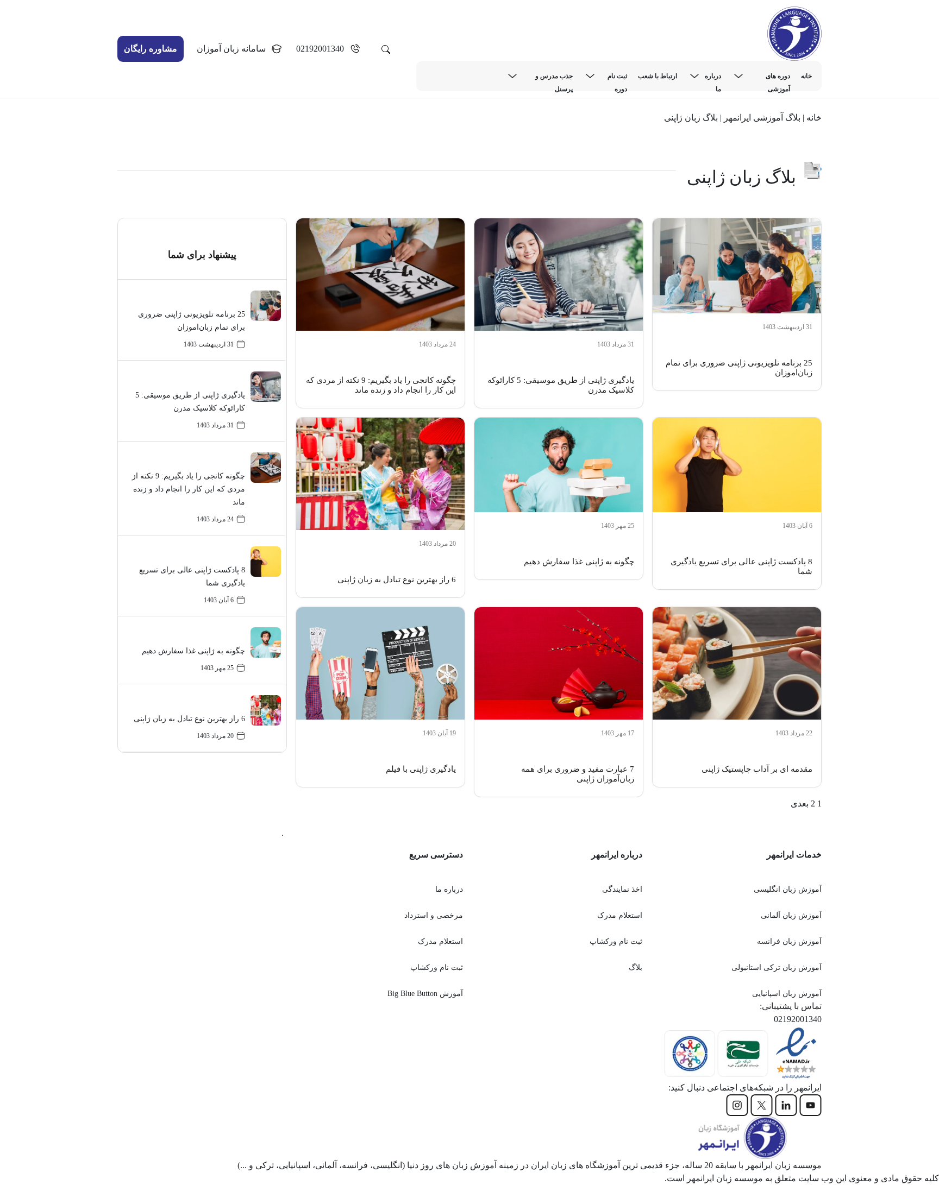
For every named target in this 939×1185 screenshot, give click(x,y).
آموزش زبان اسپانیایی (787, 993)
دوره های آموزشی (778, 77)
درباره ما (713, 77)
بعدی (800, 803)
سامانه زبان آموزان (231, 48)
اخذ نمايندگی (622, 889)
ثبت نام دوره (617, 77)
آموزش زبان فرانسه (789, 941)
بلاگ (635, 967)
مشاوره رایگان (150, 48)
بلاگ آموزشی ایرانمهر (762, 117)
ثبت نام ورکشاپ (616, 941)
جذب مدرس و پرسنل (554, 77)
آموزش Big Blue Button (425, 993)
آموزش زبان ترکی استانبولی (776, 967)
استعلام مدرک (619, 915)
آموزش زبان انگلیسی (788, 889)
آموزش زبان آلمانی (791, 915)
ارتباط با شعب (657, 76)
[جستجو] (385, 49)
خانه (806, 76)
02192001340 (320, 48)
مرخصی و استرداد (433, 915)
